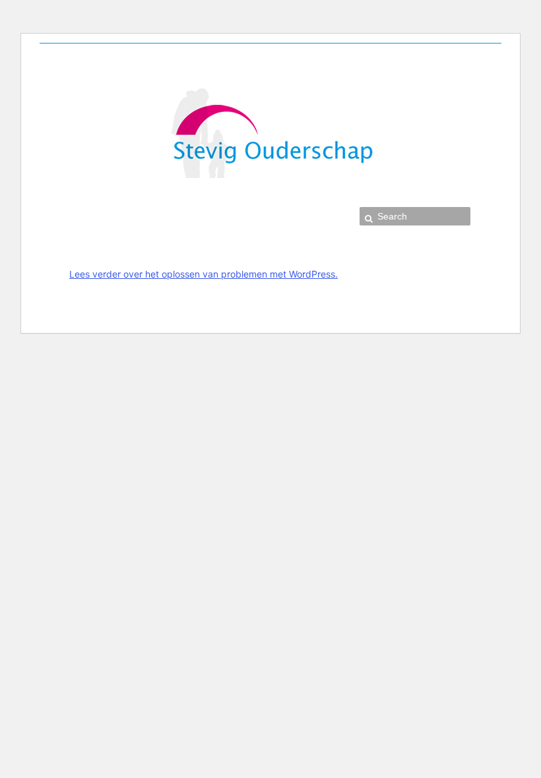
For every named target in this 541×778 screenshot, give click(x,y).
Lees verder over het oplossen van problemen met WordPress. (203, 274)
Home (314, 232)
